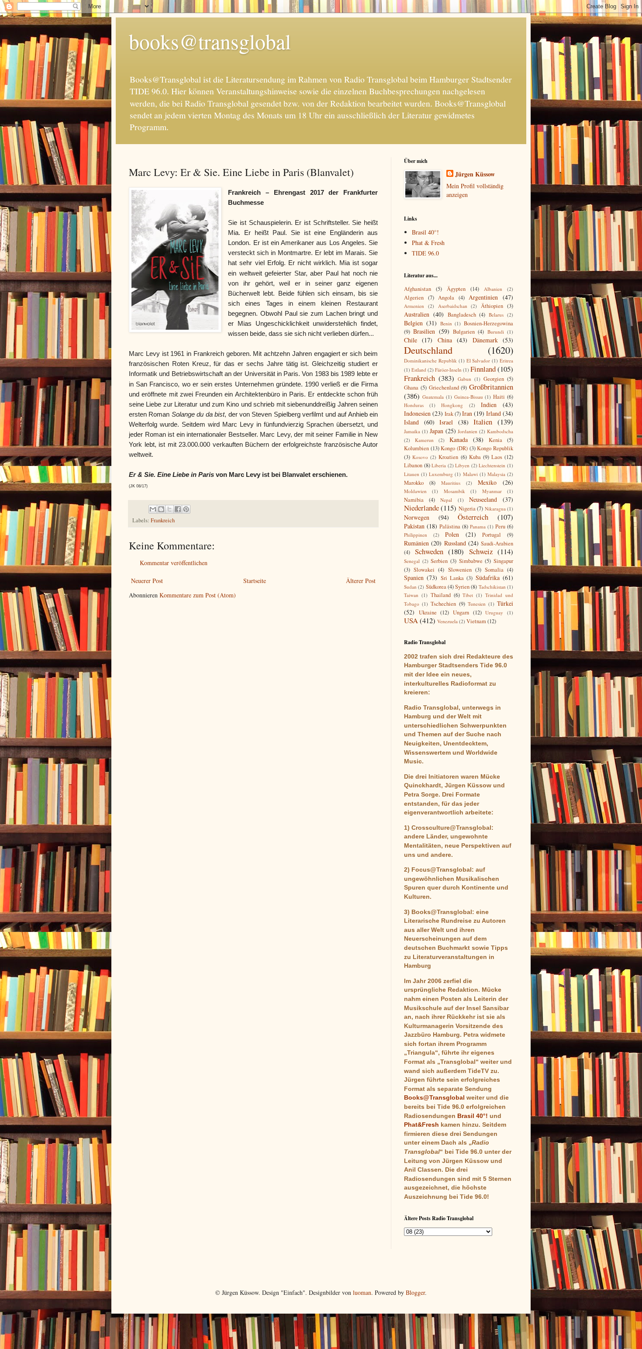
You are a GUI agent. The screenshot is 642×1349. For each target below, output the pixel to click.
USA (411, 620)
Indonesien (417, 413)
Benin (446, 323)
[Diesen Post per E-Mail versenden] (152, 509)
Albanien (493, 289)
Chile (410, 340)
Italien (482, 422)
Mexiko (487, 482)
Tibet (468, 595)
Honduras (414, 405)
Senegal (412, 561)
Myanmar (492, 491)
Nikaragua (495, 508)
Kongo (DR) (454, 448)
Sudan (410, 586)
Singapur (503, 561)
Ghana (411, 387)
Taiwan (411, 595)
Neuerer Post (147, 580)
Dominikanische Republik (430, 360)
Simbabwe (471, 561)
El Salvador (478, 360)
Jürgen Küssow (475, 174)
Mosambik (454, 491)
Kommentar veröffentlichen (173, 563)
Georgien (493, 379)
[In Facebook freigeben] (177, 509)
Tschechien (443, 603)
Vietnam (476, 621)
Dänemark (485, 340)
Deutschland (428, 349)
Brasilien (424, 331)
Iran (467, 413)
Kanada (458, 439)
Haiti (499, 396)
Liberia (438, 465)
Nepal (446, 500)
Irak (449, 413)
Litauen (411, 474)
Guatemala (433, 396)
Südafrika (488, 577)
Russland (455, 543)
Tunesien (477, 603)
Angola (446, 297)
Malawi (470, 474)
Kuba (475, 457)
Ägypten (456, 289)
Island (411, 422)
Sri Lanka (452, 578)
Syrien (462, 586)
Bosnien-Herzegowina (488, 323)
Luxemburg (441, 474)
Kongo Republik (495, 448)
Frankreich (163, 520)
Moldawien (415, 491)
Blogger (415, 1292)
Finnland (483, 369)
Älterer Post (361, 580)
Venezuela (447, 621)
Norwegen (416, 517)
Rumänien (416, 543)
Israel (446, 422)
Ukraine (428, 612)
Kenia (495, 440)
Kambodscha (500, 431)
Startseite (254, 580)
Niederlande (421, 508)
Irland (493, 413)
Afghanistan (417, 289)
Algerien (414, 297)
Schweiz (481, 551)
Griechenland (444, 387)
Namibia (414, 500)
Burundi (495, 331)
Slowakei (424, 569)
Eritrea (506, 360)
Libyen (462, 465)
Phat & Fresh (428, 242)
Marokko (414, 482)
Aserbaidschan (452, 306)
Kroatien (448, 457)
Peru (500, 526)
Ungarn (461, 612)
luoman (362, 1292)
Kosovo (420, 457)
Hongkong (452, 405)
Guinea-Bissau (468, 396)
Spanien (414, 577)
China (445, 340)
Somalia (494, 569)
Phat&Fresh (421, 1124)
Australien (416, 314)
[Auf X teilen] (169, 509)
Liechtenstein (492, 465)
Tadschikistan (492, 586)
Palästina (449, 526)
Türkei (505, 603)
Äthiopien (492, 306)
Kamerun (424, 440)
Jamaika (412, 431)
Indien (489, 404)
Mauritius (450, 483)
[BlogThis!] (161, 509)
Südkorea (436, 586)
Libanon (413, 465)
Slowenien (460, 569)
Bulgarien (464, 331)
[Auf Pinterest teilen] (186, 509)
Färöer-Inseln (448, 369)
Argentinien (483, 297)
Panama (478, 526)
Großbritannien (491, 387)
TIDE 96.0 (425, 253)
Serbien (439, 561)
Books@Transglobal (434, 1097)
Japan (436, 431)
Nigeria (467, 508)
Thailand (441, 595)
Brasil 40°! (425, 232)
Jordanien (467, 431)
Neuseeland (483, 499)
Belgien (413, 323)
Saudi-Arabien (497, 543)
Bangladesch (462, 314)
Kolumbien (416, 448)
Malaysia (496, 474)
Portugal (491, 534)
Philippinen (415, 534)
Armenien (414, 306)
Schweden (429, 551)
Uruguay (494, 612)
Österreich (473, 517)
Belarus (496, 314)
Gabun (464, 379)
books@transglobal (210, 41)
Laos (496, 457)
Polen (452, 534)
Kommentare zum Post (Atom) (197, 595)
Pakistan (414, 526)
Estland (418, 369)
